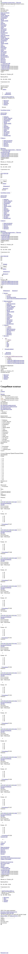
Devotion (6, 134)
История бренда (8, 142)
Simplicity (6, 126)
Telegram (6, 102)
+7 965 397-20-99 (5, 67)
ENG (2, 173)
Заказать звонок (5, 70)
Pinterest (6, 104)
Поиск (2, 918)
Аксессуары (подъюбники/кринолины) (11, 858)
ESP (7, 173)
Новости (6, 143)
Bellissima (6, 116)
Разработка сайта (7, 913)
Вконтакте (6, 100)
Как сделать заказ (5, 863)
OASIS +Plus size (8, 118)
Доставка (3, 864)
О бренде (9, 327)
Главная (3, 843)
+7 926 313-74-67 (5, 68)
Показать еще (4, 836)
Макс (5, 898)
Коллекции (3, 114)
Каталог (9, 295)
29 (5, 842)
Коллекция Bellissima (6, 503)
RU (7, 342)
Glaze (5, 124)
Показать (3, 495)
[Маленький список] (1, 410)
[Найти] (2, 7)
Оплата (2, 866)
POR (4, 173)
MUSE (5, 122)
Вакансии (6, 144)
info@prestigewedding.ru (8, 96)
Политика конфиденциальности (9, 911)
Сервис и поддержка (6, 859)
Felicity (5, 130)
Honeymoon (6, 127)
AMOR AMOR (7, 123)
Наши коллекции (8, 140)
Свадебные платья (5, 856)
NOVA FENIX (7, 119)
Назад (9, 294)
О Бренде (3, 138)
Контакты (6, 146)
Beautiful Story (7, 135)
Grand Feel (6, 128)
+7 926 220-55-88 (5, 63)
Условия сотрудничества (7, 862)
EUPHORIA (7, 120)
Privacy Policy (4, 915)
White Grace (7, 131)
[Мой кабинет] (2, 288)
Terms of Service (14, 915)
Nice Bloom (6, 132)
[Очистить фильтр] (2, 493)
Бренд (2, 844)
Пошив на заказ (5, 867)
